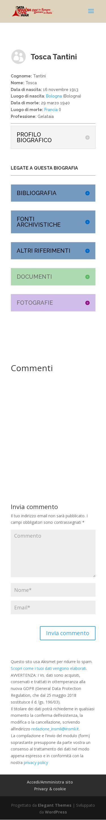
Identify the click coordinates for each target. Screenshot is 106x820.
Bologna (54, 96)
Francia (50, 109)
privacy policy (36, 762)
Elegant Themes (55, 805)
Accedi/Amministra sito (50, 782)
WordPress (56, 812)
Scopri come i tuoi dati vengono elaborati (48, 668)
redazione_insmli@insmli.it (55, 729)
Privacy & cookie (50, 788)
